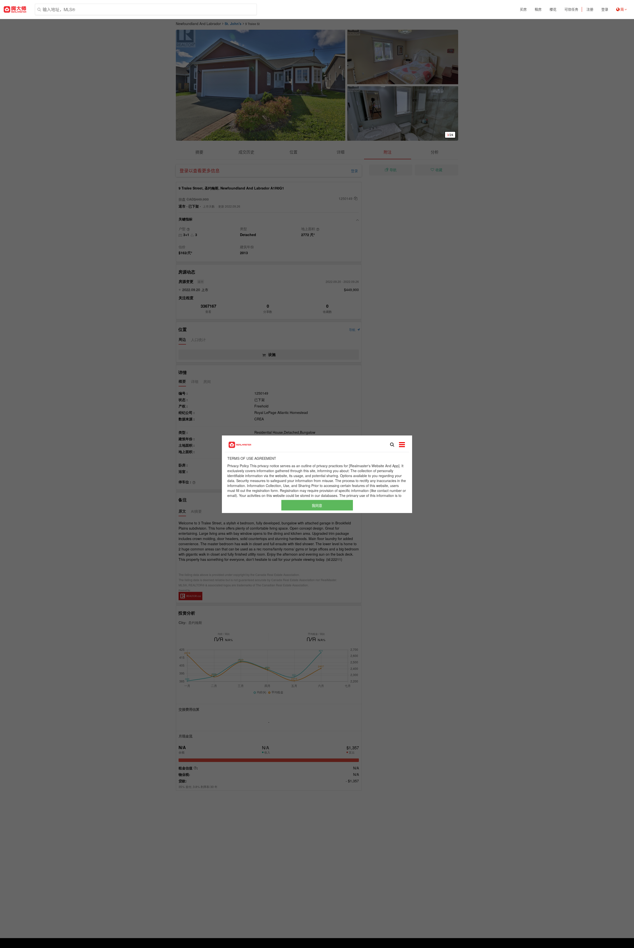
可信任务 (571, 9)
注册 (589, 9)
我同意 (317, 505)
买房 (523, 9)
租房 (538, 9)
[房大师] (15, 9)
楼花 (553, 9)
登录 (604, 9)
